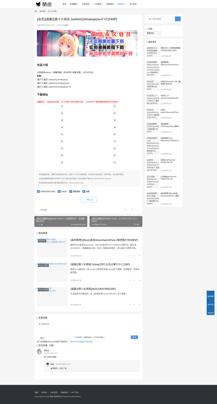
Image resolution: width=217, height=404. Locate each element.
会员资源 (85, 4)
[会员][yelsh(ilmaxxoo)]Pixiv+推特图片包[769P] (170, 112)
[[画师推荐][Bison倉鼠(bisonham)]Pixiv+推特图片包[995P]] (52, 247)
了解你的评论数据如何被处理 (80, 341)
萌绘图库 (120, 4)
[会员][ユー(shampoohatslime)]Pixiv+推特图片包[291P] (171, 97)
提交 (134, 337)
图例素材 (110, 4)
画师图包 (42, 241)
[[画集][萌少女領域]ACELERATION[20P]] (52, 296)
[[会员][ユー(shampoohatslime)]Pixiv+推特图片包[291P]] (153, 99)
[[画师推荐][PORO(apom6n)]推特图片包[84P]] (153, 128)
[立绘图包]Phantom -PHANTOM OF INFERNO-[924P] (169, 179)
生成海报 (43, 210)
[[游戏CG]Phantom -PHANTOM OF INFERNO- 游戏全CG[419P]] (153, 165)
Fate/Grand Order (48, 191)
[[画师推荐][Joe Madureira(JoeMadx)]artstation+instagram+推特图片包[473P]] (153, 146)
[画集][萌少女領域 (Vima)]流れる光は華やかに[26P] (100, 264)
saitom (64, 191)
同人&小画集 (63, 25)
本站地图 (53, 392)
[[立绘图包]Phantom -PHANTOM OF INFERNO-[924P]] (153, 181)
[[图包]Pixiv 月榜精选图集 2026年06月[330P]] (153, 52)
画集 (88, 191)
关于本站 (133, 4)
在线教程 (73, 4)
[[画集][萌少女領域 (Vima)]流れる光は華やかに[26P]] (52, 272)
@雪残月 (54, 368)
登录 (88, 102)
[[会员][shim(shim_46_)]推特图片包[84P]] (153, 85)
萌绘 (52, 364)
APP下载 (74, 392)
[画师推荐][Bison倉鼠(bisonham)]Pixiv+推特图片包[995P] (104, 240)
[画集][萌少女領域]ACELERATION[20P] (93, 288)
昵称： (42, 338)
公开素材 (97, 4)
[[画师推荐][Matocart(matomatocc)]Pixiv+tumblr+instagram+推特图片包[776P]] (153, 68)
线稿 (36, 392)
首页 (64, 4)
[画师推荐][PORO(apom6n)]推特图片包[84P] (170, 126)
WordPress (76, 396)
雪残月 (46, 350)
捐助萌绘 (64, 392)
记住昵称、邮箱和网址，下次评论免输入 (90, 337)
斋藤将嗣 (76, 191)
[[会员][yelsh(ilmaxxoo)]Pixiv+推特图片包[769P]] (153, 113)
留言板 (44, 392)
